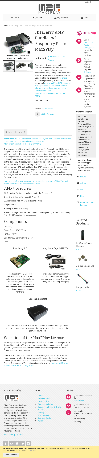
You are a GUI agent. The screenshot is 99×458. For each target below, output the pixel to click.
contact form (79, 400)
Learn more (32, 450)
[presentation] (9, 132)
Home (5, 26)
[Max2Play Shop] (49, 9)
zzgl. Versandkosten (47, 108)
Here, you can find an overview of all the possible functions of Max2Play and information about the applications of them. (36, 182)
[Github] (17, 443)
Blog (82, 196)
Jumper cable (82, 287)
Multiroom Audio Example (87, 203)
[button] (90, 2)
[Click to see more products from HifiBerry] (86, 33)
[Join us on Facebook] (6, 443)
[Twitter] (23, 443)
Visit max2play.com (13, 434)
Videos (83, 183)
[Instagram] (28, 443)
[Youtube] (11, 443)
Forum (83, 177)
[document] (49, 452)
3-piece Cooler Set (85, 265)
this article (63, 78)
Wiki (82, 189)
